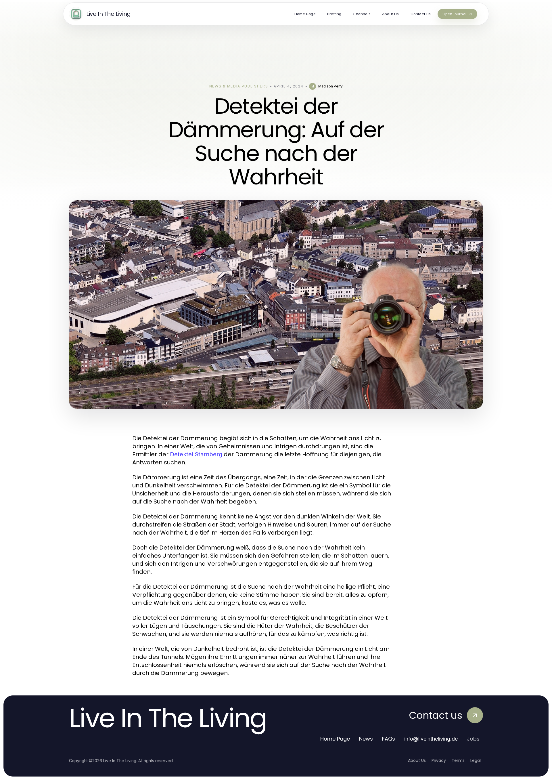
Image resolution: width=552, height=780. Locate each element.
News (366, 738)
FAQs (388, 738)
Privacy (439, 760)
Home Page (335, 738)
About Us (417, 760)
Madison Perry (330, 86)
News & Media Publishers (238, 86)
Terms (458, 760)
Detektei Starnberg (196, 454)
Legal (475, 760)
